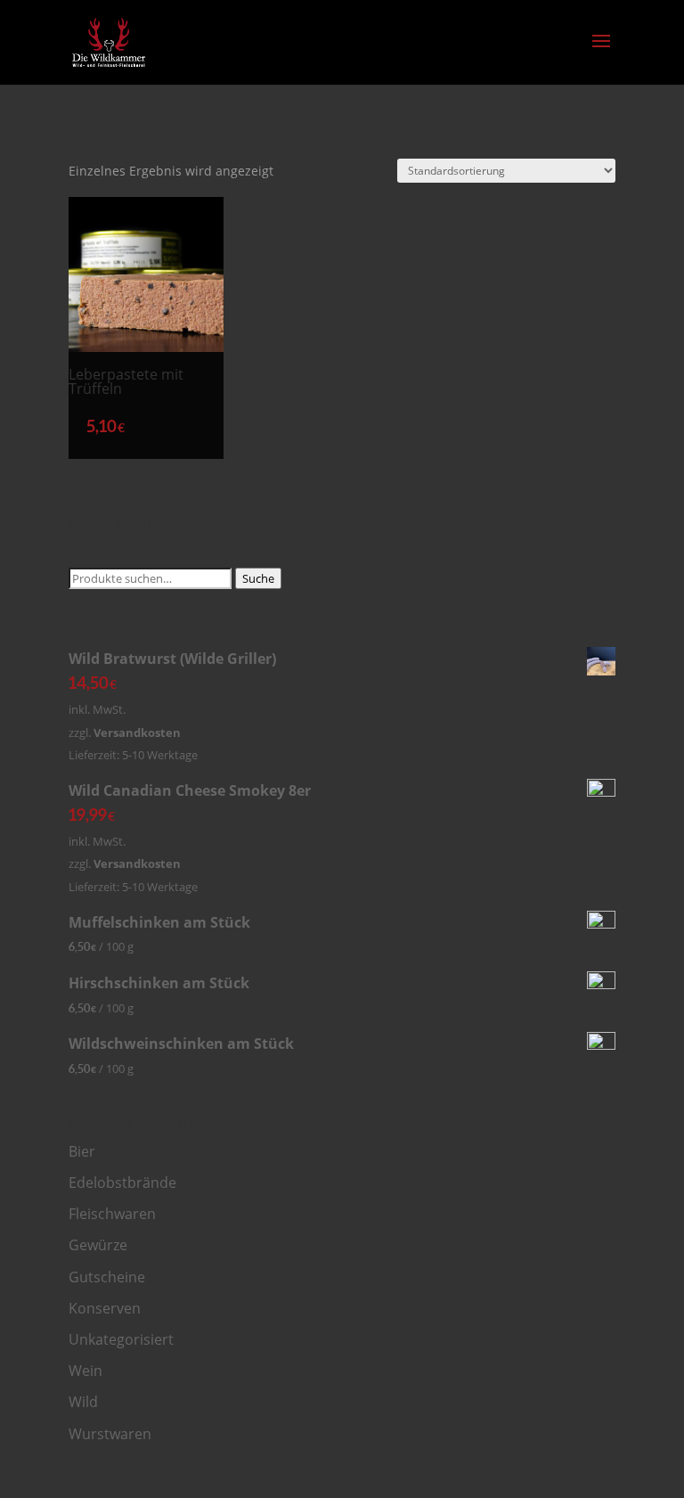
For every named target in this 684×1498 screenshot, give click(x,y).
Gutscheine (107, 1277)
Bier (82, 1151)
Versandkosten (137, 732)
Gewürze (98, 1245)
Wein (85, 1370)
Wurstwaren (110, 1434)
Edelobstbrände (122, 1182)
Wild (83, 1402)
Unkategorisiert (121, 1339)
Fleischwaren (112, 1214)
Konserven (105, 1308)
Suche (258, 578)
